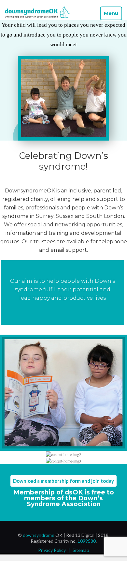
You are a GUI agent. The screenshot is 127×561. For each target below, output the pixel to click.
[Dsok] (37, 16)
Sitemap (81, 550)
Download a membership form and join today (63, 481)
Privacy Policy (52, 550)
